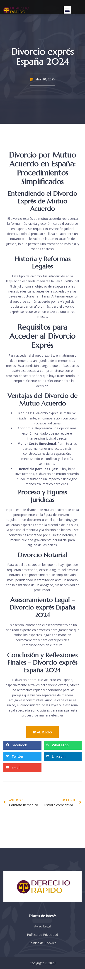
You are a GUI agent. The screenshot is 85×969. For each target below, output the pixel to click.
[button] (67, 10)
